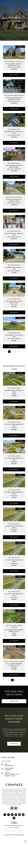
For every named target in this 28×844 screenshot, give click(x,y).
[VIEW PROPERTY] (14, 73)
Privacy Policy (20, 835)
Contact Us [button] (14, 743)
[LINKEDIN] (12, 814)
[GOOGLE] (19, 814)
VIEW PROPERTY (14, 75)
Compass (10, 790)
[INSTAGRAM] (8, 814)
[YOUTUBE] (15, 814)
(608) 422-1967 (8, 769)
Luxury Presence (14, 827)
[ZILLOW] (23, 814)
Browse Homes (14, 701)
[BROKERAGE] (14, 818)
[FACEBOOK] (4, 814)
